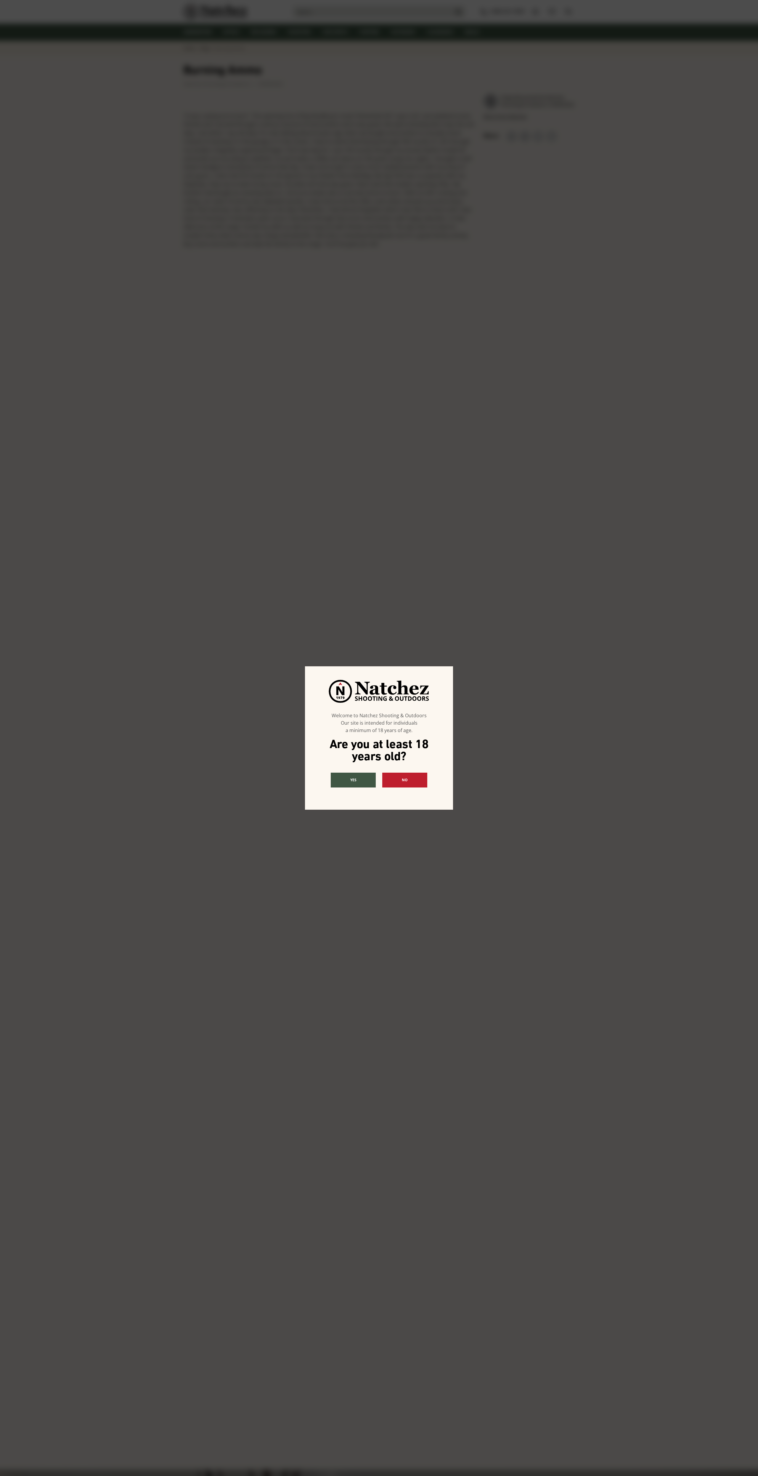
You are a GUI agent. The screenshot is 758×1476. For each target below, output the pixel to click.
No (405, 779)
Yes (353, 779)
